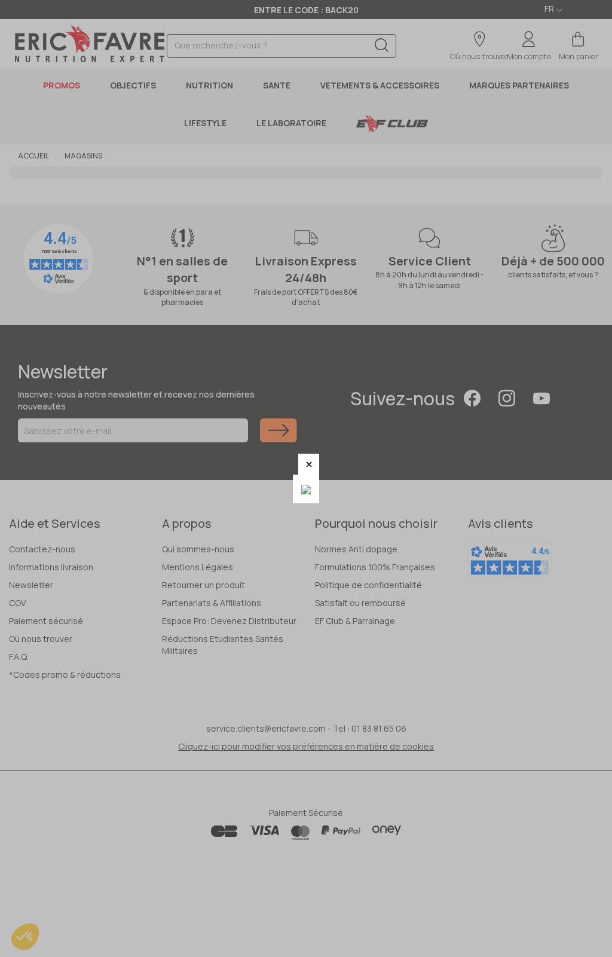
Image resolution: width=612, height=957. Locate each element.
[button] (308, 464)
